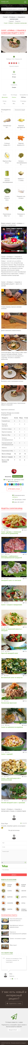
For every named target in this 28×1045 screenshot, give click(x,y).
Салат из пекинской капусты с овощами (11, 629)
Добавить (14, 875)
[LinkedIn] (16, 484)
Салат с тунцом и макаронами (11, 605)
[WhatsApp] (20, 484)
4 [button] (15, 978)
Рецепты (17, 21)
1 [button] (10, 978)
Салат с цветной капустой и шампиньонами (11, 779)
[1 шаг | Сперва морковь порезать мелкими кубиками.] (14, 297)
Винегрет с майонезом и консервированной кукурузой (11, 557)
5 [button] (17, 978)
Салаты (14, 97)
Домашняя (5, 97)
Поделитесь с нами (14, 1003)
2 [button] (12, 978)
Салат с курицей (7, 754)
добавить (15, 497)
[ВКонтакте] (5, 484)
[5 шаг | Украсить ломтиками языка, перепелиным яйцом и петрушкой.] (14, 393)
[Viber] (18, 484)
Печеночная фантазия (9, 703)
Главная (11, 21)
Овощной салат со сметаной (11, 580)
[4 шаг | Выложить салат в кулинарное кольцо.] (14, 371)
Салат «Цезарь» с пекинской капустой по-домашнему (11, 532)
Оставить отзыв (14, 489)
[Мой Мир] (10, 484)
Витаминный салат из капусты (11, 677)
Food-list (5, 2)
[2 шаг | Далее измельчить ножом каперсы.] (14, 320)
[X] (12, 484)
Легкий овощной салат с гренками (13, 803)
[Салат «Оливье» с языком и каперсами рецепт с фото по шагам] (14, 44)
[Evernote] (14, 484)
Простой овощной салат (9, 653)
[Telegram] (23, 484)
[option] (14, 967)
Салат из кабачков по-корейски (12, 727)
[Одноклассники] (7, 484)
